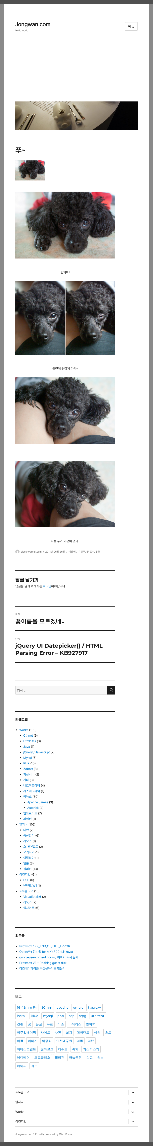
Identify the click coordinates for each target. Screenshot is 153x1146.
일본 (26, 863)
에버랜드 (83, 1032)
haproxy (94, 1007)
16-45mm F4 (27, 1007)
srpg (82, 1016)
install (21, 1016)
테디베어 (23, 1057)
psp (72, 1016)
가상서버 (28, 774)
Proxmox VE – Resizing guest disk (43, 963)
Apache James (37, 802)
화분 (34, 1066)
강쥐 (20, 1024)
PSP (26, 880)
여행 (97, 1032)
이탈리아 (28, 858)
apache (63, 1007)
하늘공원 (75, 1057)
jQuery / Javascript (36, 752)
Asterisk (33, 808)
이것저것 (73, 551)
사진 (58, 1032)
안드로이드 (30, 813)
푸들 (97, 551)
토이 (92, 551)
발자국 (23, 824)
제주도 (63, 1049)
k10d (34, 1016)
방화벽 (90, 1024)
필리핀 (27, 869)
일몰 (80, 1041)
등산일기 (28, 835)
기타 (26, 780)
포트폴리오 (26, 891)
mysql (48, 1016)
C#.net (28, 735)
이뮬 (20, 1041)
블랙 (83, 551)
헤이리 (21, 1066)
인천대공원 (64, 1041)
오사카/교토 (30, 847)
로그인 (47, 586)
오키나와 (28, 852)
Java (26, 747)
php (60, 1016)
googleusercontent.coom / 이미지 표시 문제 (48, 957)
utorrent (97, 1016)
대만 (26, 830)
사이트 (45, 1032)
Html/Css (29, 741)
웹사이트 (28, 908)
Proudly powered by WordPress (53, 1134)
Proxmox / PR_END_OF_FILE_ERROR (44, 946)
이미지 (32, 1041)
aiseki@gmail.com (31, 551)
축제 (75, 1049)
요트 (108, 1032)
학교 (89, 1057)
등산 (39, 1024)
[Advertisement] (77, 70)
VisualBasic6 (32, 897)
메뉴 (131, 26)
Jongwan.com (32, 24)
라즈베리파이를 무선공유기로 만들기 (42, 968)
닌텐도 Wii (30, 885)
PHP (26, 763)
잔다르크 (47, 1049)
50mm (46, 1007)
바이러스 (75, 1024)
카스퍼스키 (91, 1049)
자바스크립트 (26, 1049)
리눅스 (27, 797)
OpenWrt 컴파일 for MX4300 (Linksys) (46, 952)
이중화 (47, 1041)
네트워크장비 (31, 785)
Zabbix (28, 769)
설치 (69, 1032)
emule (78, 1007)
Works (23, 730)
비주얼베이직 (26, 1032)
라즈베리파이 (31, 791)
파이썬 (27, 819)
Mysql (27, 758)
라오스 (27, 841)
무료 (50, 1024)
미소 (61, 1024)
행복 (100, 1057)
